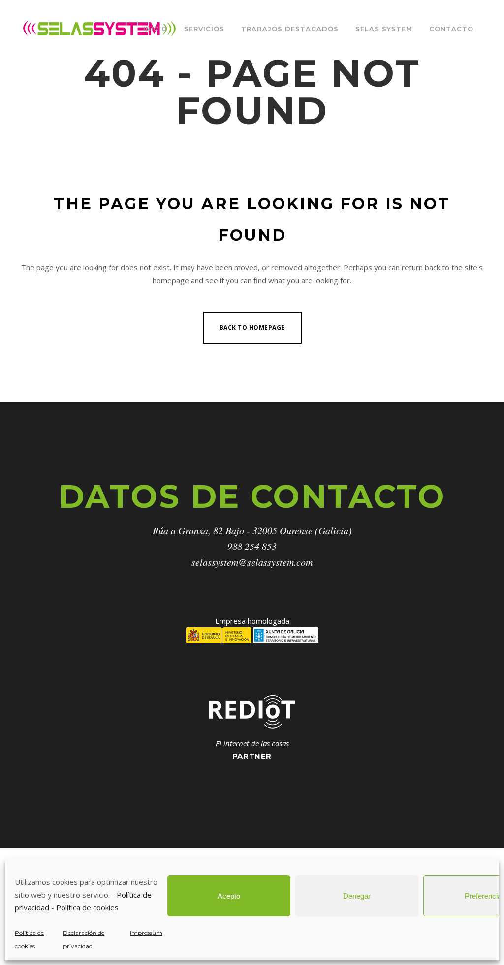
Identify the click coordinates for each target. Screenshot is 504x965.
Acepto (229, 896)
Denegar (357, 896)
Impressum (146, 932)
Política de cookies (87, 907)
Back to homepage (252, 327)
